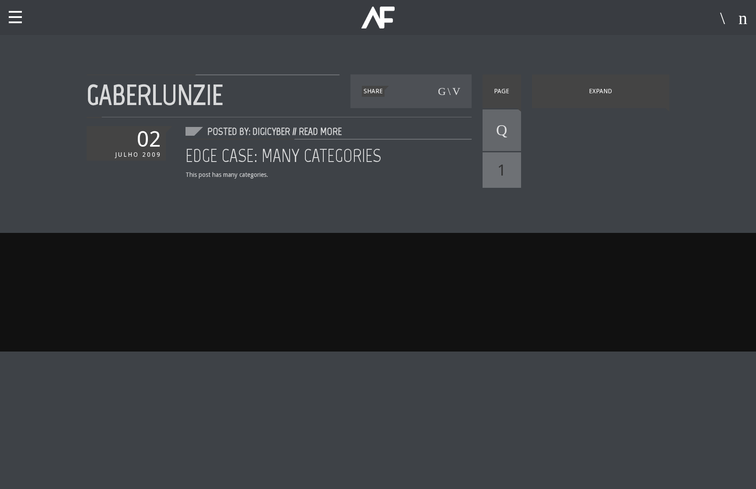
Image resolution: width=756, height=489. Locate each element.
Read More (320, 131)
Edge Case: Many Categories (283, 155)
